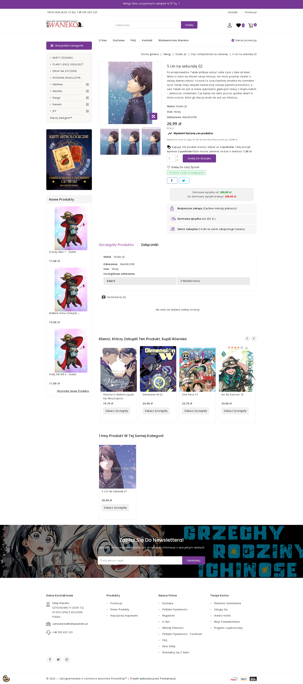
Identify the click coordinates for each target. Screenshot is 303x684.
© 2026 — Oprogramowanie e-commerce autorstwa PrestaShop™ (87, 678)
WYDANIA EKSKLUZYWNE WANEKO (67, 77)
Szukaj (189, 24)
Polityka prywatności (174, 609)
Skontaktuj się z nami (175, 652)
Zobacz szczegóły (116, 410)
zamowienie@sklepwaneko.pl (70, 623)
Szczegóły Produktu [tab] (116, 244)
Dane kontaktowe (59, 595)
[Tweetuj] (184, 180)
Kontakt (233, 12)
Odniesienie (110, 264)
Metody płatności (173, 627)
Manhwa (57, 84)
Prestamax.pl (168, 678)
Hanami (57, 104)
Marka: (171, 106)
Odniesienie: (174, 117)
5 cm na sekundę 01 (114, 491)
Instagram (67, 660)
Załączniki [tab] (150, 244)
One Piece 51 (190, 394)
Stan (106, 269)
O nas (103, 40)
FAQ (133, 40)
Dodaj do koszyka (199, 158)
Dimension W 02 (153, 394)
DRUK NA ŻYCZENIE (64, 71)
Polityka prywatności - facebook (182, 634)
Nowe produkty (119, 609)
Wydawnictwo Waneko (173, 40)
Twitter (59, 660)
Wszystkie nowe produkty (73, 391)
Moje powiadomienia (227, 621)
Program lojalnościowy (228, 627)
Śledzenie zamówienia (227, 603)
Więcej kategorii (60, 117)
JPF (54, 111)
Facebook (50, 660)
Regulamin (168, 615)
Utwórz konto (222, 615)
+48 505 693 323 (87, 12)
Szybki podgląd (132, 351)
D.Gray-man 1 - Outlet (62, 251)
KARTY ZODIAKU (62, 57)
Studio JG (181, 106)
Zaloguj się (221, 609)
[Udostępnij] (172, 180)
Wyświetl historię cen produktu (190, 133)
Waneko (57, 91)
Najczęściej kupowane (124, 615)
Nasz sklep (169, 646)
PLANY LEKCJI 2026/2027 (67, 64)
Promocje (251, 12)
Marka (107, 256)
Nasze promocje (246, 40)
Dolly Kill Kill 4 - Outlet (62, 374)
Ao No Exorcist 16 (232, 394)
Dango (56, 97)
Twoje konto (219, 595)
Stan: (170, 111)
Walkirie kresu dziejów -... (65, 313)
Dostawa (119, 40)
